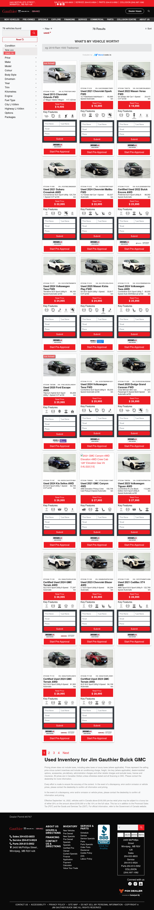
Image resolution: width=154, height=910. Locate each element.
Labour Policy (86, 858)
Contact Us (22, 904)
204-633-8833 (131, 856)
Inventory (70, 826)
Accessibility (38, 904)
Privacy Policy (57, 904)
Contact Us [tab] (121, 835)
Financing (52, 837)
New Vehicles (69, 830)
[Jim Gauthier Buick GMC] (21, 11)
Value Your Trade (70, 868)
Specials (66, 844)
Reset (19, 39)
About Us (52, 826)
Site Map (73, 904)
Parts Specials (86, 844)
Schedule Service (84, 834)
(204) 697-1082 (130, 872)
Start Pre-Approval (59, 151)
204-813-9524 (131, 862)
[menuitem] (20, 50)
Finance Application (68, 858)
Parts (82, 841)
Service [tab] (134, 835)
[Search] (34, 33)
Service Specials (87, 838)
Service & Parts (87, 827)
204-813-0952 (133, 865)
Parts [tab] (141, 835)
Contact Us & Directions (53, 844)
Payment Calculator (67, 864)
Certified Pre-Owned (68, 849)
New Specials (69, 836)
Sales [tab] (127, 835)
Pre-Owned (68, 833)
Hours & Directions (53, 831)
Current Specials (70, 853)
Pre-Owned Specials (68, 840)
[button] (12, 19)
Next (66, 752)
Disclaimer (84, 850)
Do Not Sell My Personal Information (102, 904)
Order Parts (85, 847)
